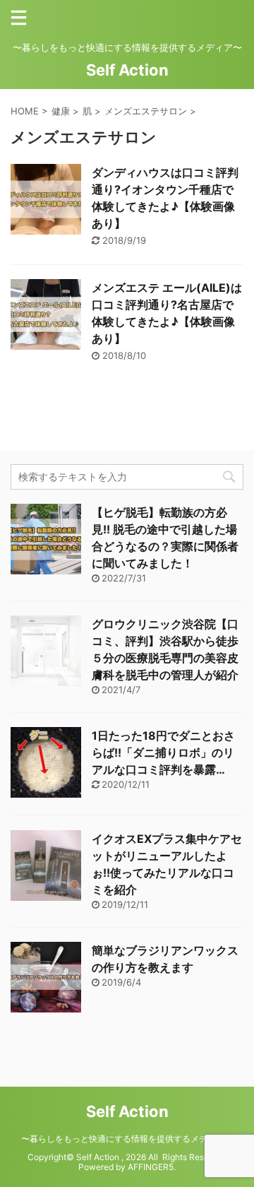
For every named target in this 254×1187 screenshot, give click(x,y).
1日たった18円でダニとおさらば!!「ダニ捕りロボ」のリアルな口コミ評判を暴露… (163, 752)
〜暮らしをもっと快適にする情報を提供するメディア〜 (127, 1138)
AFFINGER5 (151, 1167)
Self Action (127, 70)
